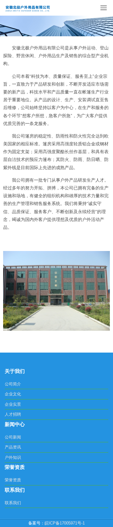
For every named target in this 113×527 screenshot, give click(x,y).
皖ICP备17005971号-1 (65, 523)
